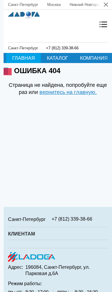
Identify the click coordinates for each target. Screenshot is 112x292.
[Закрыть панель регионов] (106, 5)
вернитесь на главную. (68, 92)
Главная (23, 58)
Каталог (57, 58)
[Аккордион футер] (105, 219)
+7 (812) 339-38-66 (62, 48)
